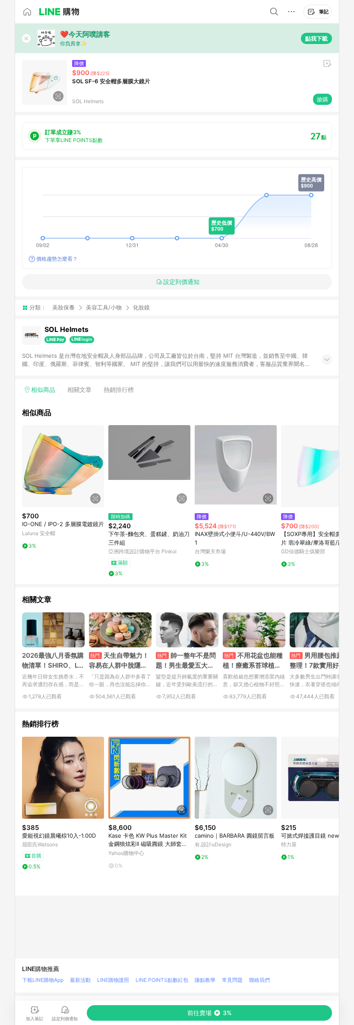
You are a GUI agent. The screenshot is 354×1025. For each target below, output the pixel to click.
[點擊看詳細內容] (63, 466)
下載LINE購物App (42, 980)
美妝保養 (63, 307)
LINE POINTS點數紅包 (162, 980)
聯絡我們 (259, 980)
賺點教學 (205, 980)
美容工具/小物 (104, 307)
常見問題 (232, 980)
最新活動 (80, 980)
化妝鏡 (141, 307)
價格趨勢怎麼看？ (57, 258)
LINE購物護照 (113, 980)
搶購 (322, 99)
